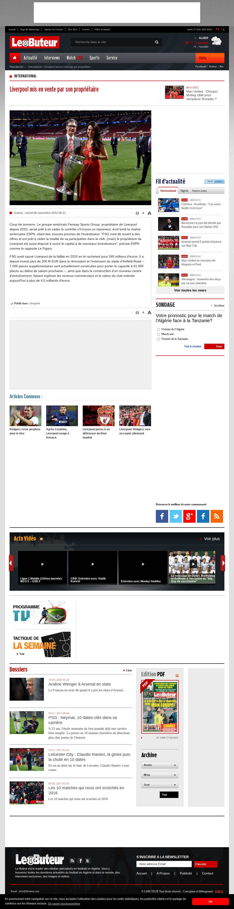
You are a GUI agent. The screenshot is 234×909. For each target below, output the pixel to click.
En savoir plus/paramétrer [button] (64, 903)
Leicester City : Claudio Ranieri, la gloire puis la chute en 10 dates (89, 757)
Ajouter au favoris (53, 29)
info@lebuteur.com (29, 891)
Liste (129, 670)
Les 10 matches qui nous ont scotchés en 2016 (86, 790)
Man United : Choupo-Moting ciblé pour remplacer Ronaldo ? (202, 95)
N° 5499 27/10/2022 (167, 737)
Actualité (30, 58)
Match (74, 58)
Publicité (186, 873)
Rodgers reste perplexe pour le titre (25, 431)
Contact (86, 29)
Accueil (12, 29)
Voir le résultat (192, 346)
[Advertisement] (117, 12)
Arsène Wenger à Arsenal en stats (79, 684)
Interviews (52, 58)
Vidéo (202, 58)
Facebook (200, 66)
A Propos (163, 873)
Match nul (167, 334)
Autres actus (199, 190)
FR (217, 29)
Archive (219, 305)
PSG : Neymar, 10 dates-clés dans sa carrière (82, 720)
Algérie (184, 190)
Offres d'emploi (102, 29)
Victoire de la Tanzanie (174, 338)
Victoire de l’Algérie (172, 329)
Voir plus (212, 538)
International (35, 66)
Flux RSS (72, 29)
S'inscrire (200, 864)
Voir (21, 654)
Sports (94, 58)
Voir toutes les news (190, 290)
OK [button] (211, 901)
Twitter (213, 66)
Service (111, 58)
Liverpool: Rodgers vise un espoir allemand (134, 431)
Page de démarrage (29, 29)
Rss (221, 66)
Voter (219, 346)
